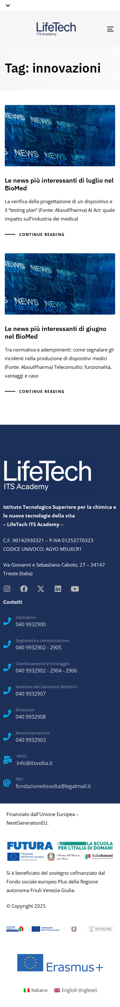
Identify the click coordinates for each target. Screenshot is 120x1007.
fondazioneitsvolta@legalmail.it (53, 786)
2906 (71, 670)
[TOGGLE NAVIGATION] (96, 29)
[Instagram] (7, 589)
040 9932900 (31, 624)
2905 (55, 647)
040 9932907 (31, 693)
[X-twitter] (40, 589)
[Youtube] (74, 589)
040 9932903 (31, 739)
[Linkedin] (57, 589)
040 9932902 (31, 647)
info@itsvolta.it (34, 763)
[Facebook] (24, 589)
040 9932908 (31, 716)
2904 (55, 670)
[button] (6, 5)
